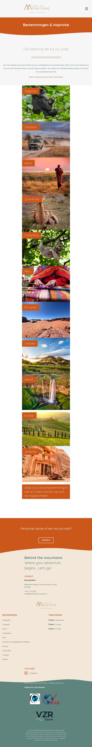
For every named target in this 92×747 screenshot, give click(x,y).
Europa (5, 646)
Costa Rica (6, 651)
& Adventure (56, 620)
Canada (5, 655)
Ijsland (5, 659)
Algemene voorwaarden (34, 687)
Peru (4, 637)
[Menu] (87, 9)
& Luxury (54, 624)
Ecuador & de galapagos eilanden (16, 642)
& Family (54, 629)
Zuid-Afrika (6, 633)
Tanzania (6, 624)
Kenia (4, 629)
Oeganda (6, 620)
